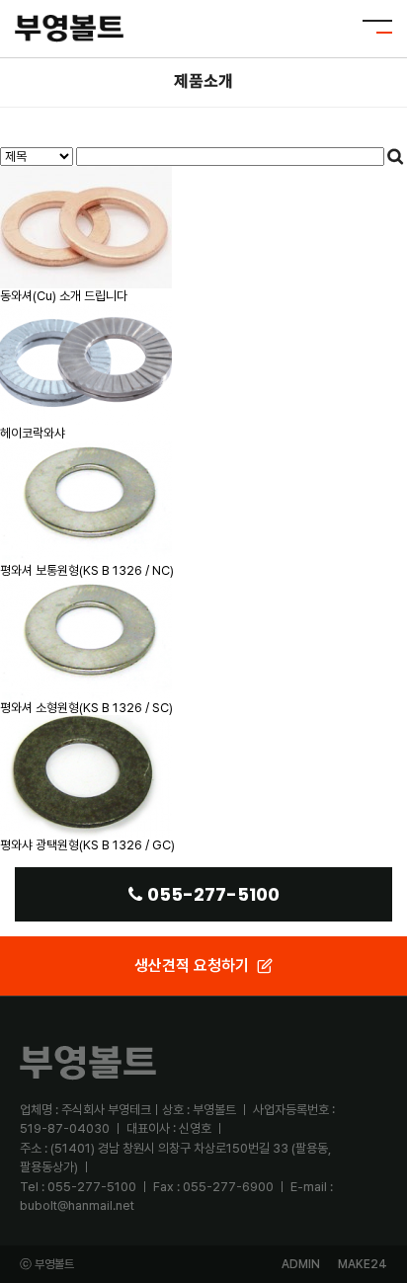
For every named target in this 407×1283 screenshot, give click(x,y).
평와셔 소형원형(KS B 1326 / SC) (86, 707)
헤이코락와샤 (32, 433)
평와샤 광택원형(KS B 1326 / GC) (87, 845)
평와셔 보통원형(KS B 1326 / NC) (87, 570)
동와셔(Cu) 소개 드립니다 (63, 295)
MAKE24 (362, 1264)
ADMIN (301, 1264)
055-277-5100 (213, 894)
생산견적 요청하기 (191, 965)
